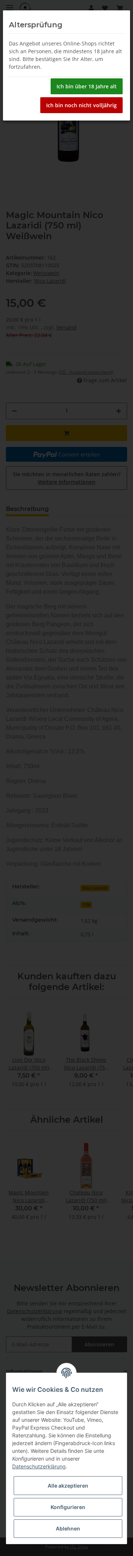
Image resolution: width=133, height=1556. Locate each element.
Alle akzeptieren (68, 1485)
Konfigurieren (68, 1507)
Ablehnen (68, 1528)
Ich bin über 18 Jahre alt (87, 86)
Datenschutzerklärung (39, 1466)
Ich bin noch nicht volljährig (81, 105)
